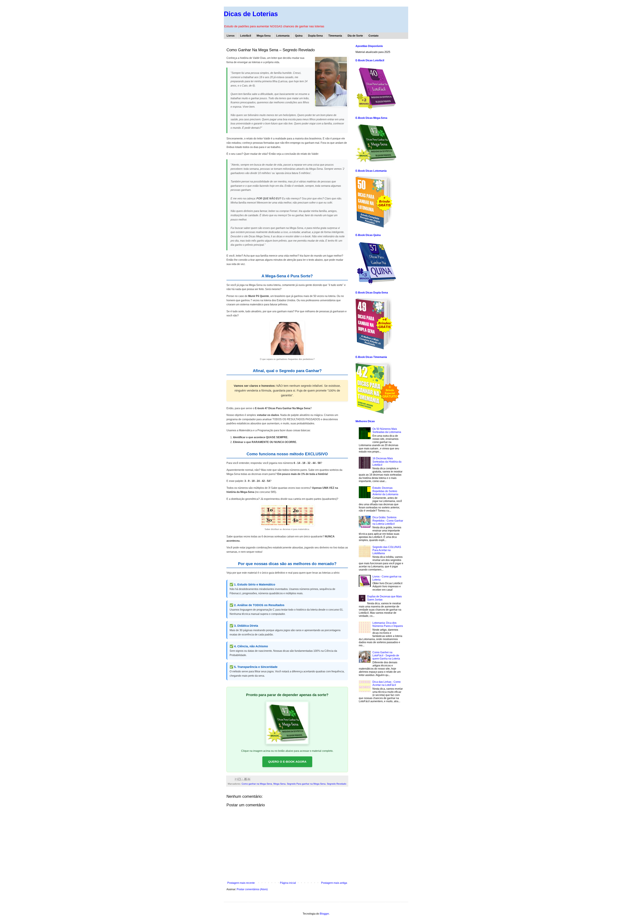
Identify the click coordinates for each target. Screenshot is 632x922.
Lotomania (283, 35)
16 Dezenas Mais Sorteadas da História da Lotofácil (386, 461)
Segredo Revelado (336, 783)
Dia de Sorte (355, 35)
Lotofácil (245, 35)
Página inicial (288, 882)
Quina (299, 35)
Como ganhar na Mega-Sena (257, 783)
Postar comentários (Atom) (252, 889)
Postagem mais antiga (334, 882)
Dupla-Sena (315, 35)
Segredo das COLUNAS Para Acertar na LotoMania (386, 550)
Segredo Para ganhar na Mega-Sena (306, 783)
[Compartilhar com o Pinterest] (248, 779)
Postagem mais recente (241, 882)
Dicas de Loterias (251, 13)
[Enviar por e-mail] (236, 779)
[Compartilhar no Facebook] (245, 779)
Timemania (335, 35)
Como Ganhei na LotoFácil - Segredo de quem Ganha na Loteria (386, 655)
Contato (374, 35)
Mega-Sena (264, 35)
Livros (231, 35)
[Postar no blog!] (239, 779)
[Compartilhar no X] (242, 779)
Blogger (324, 913)
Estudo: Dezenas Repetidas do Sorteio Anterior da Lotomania (385, 491)
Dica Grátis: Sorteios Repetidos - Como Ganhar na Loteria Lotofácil (387, 520)
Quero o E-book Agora (287, 761)
